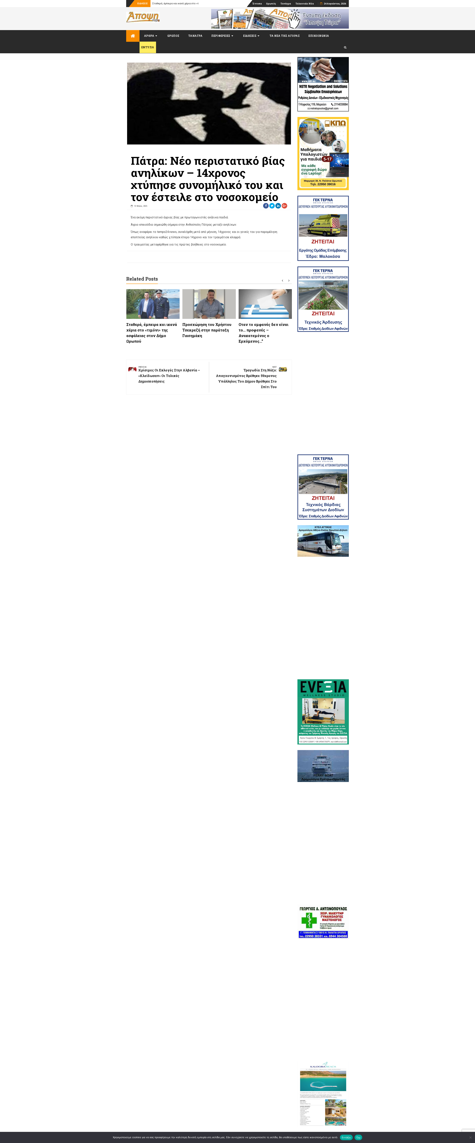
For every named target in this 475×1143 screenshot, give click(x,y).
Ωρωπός (271, 3)
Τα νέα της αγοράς (285, 36)
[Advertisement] (323, 393)
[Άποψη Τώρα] (133, 36)
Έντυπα (257, 3)
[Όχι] (470, 1137)
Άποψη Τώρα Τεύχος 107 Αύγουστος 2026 (175, 3)
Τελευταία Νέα (304, 3)
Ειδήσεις (249, 36)
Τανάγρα (285, 3)
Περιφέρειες (220, 36)
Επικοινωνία (319, 36)
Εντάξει (346, 1137)
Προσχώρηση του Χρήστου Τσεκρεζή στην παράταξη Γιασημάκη (206, 330)
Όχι (358, 1137)
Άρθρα (149, 36)
